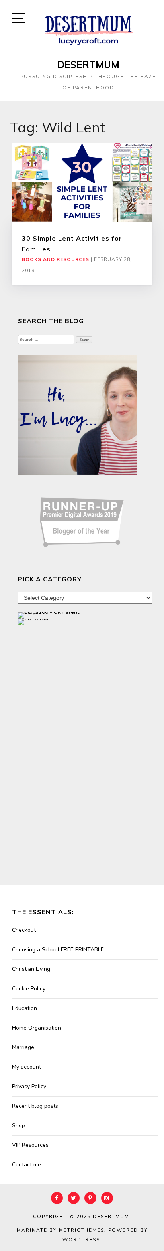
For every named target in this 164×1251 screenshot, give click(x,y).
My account (26, 1067)
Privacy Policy (29, 1086)
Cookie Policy (28, 988)
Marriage (23, 1047)
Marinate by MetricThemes (60, 1230)
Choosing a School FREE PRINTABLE (58, 949)
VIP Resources (30, 1145)
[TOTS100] (33, 621)
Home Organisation (36, 1028)
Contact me (26, 1164)
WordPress (81, 1240)
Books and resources (55, 259)
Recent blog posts (35, 1106)
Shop (18, 1125)
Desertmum (88, 65)
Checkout (24, 930)
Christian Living (31, 969)
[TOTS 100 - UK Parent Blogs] (51, 615)
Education (24, 1008)
